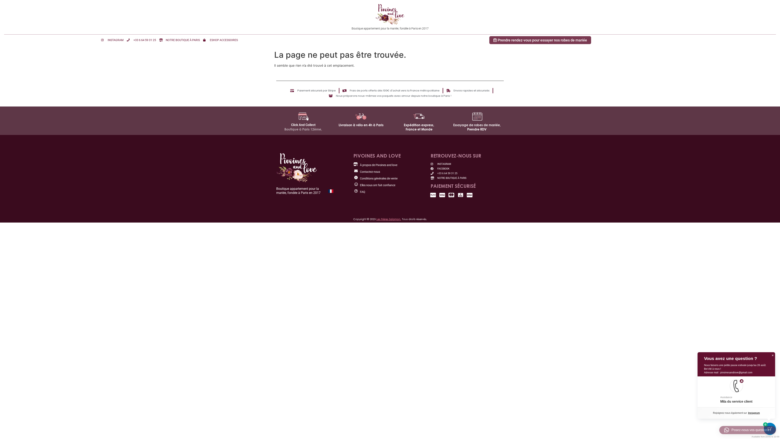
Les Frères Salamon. (388, 219)
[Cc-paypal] (433, 195)
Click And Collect (303, 125)
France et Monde (419, 129)
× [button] (773, 355)
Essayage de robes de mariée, (477, 125)
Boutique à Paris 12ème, (303, 129)
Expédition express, (419, 125)
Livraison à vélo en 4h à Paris (361, 125)
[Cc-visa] (442, 195)
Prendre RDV (476, 129)
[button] (736, 391)
